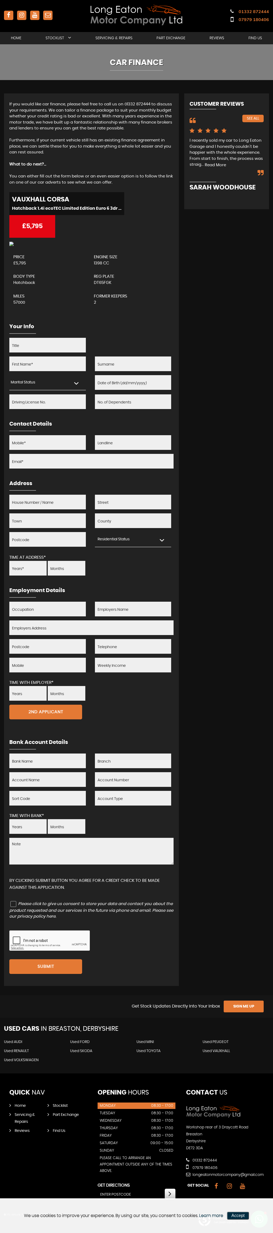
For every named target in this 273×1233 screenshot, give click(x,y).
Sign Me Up (243, 1006)
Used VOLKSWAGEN (21, 1060)
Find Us (255, 38)
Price (19, 257)
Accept (237, 1215)
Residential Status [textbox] (114, 539)
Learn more (211, 1216)
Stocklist (55, 38)
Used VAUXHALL (216, 1051)
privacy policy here (36, 916)
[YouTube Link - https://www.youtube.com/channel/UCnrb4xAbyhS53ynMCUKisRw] (34, 15)
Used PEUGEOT (215, 1042)
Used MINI (145, 1042)
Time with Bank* (26, 816)
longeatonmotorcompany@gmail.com (227, 1175)
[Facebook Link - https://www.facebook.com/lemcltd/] (8, 15)
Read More (215, 165)
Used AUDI (13, 1042)
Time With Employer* (31, 682)
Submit (46, 966)
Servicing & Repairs (114, 38)
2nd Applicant (46, 712)
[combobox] (47, 382)
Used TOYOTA (148, 1051)
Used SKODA (81, 1051)
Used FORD (80, 1042)
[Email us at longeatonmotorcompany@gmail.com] (48, 15)
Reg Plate (104, 276)
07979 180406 (254, 19)
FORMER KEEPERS (110, 296)
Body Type (24, 276)
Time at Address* (27, 557)
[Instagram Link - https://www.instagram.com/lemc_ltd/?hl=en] (21, 15)
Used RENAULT (16, 1051)
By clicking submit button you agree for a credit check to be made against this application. (84, 884)
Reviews (217, 38)
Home (16, 38)
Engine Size (105, 257)
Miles (19, 296)
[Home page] (136, 15)
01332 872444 (254, 11)
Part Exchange (170, 38)
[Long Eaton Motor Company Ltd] (213, 1116)
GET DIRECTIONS (114, 1185)
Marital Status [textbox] (23, 382)
